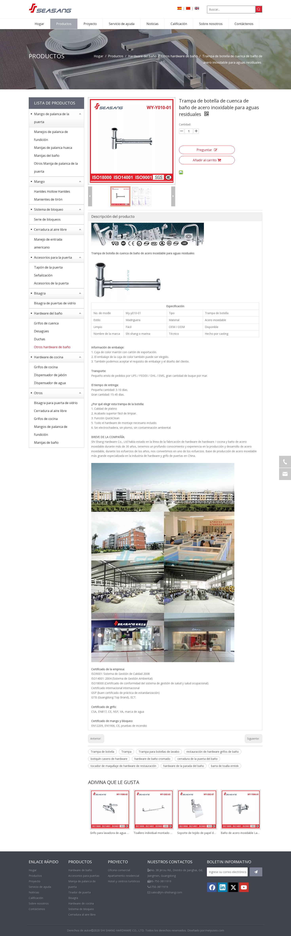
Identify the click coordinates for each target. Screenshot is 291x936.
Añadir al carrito (205, 160)
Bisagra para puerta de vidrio (56, 403)
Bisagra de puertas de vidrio (55, 303)
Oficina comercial (119, 870)
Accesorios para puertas (83, 876)
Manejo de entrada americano (48, 243)
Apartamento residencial (123, 876)
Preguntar (204, 150)
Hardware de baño (80, 870)
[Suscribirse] (256, 871)
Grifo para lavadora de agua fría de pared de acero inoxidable (110, 833)
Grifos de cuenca (46, 323)
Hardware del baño (48, 313)
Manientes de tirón (48, 199)
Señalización (43, 275)
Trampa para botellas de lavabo (159, 751)
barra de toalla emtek (225, 766)
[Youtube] (244, 887)
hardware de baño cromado (152, 759)
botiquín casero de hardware (109, 759)
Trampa (126, 751)
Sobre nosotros (39, 903)
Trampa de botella (102, 751)
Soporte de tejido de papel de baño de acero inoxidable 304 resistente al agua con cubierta (197, 833)
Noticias (34, 892)
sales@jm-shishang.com (166, 892)
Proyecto (34, 881)
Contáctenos (37, 909)
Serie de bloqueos (47, 219)
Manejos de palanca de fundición (51, 136)
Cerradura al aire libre (50, 229)
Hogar (33, 870)
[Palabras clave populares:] (258, 9)
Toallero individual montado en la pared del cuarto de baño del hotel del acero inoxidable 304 (153, 833)
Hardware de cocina (48, 357)
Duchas (39, 339)
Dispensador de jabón (50, 375)
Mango (39, 181)
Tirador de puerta (79, 892)
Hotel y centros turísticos (124, 881)
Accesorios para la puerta (53, 257)
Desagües (41, 331)
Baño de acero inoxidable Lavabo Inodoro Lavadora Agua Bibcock (240, 833)
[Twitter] (233, 887)
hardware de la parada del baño (183, 766)
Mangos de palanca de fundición (50, 430)
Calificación (36, 898)
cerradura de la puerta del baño (197, 759)
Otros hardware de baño (52, 347)
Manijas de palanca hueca (53, 147)
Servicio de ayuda (40, 887)
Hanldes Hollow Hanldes (52, 191)
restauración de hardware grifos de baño (212, 751)
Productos (35, 876)
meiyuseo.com (214, 930)
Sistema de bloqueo (48, 209)
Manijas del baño (46, 155)
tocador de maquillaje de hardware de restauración (123, 766)
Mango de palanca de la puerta (51, 118)
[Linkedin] (222, 887)
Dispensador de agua (50, 383)
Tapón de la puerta (48, 267)
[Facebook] (212, 887)
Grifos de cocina (46, 367)
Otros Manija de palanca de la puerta (56, 167)
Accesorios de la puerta (51, 283)
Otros (38, 393)
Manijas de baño (46, 442)
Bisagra (40, 293)
